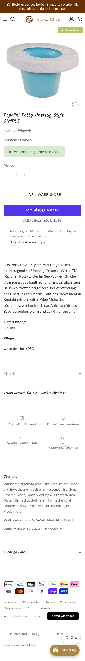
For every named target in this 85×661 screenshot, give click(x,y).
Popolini (26, 140)
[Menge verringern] (8, 175)
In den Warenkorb (42, 194)
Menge (9, 165)
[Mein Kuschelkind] (43, 19)
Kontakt (50, 602)
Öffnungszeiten (31, 602)
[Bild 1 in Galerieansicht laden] (42, 67)
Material (10, 374)
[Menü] (5, 19)
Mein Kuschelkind (24, 645)
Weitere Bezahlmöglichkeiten (42, 220)
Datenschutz (46, 608)
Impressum (10, 602)
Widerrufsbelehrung (15, 616)
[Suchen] (15, 19)
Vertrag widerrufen (63, 616)
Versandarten (68, 602)
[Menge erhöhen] (26, 175)
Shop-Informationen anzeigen (27, 242)
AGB (30, 608)
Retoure (37, 616)
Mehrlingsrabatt (13, 608)
